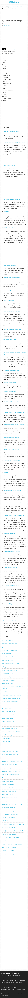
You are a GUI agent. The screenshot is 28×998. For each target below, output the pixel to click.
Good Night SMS (4, 980)
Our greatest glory (8, 290)
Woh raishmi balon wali (7, 660)
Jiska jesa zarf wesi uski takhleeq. (10, 764)
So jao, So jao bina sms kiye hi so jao (11, 663)
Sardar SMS (23, 985)
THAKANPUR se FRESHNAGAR (9, 670)
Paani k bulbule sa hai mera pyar (11, 437)
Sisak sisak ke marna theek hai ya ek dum (12, 657)
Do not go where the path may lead (12, 329)
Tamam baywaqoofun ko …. (8, 721)
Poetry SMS (3, 978)
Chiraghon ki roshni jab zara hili (11, 401)
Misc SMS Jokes (18, 6)
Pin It (14, 49)
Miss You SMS (23, 980)
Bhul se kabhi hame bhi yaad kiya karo (11, 811)
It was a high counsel (9, 300)
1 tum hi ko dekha (6, 840)
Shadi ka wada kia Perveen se (9, 744)
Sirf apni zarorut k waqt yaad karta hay (11, 814)
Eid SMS (10, 985)
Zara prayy (6, 211)
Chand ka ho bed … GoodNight (9, 847)
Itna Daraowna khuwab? (7, 718)
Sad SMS (3, 982)
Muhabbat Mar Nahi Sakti (10, 391)
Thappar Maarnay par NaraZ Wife (10, 778)
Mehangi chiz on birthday (8, 854)
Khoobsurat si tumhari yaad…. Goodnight (12, 771)
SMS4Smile (14, 1)
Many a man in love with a (8, 640)
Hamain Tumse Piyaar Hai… (8, 676)
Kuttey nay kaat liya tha (7, 683)
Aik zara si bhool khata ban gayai (11, 449)
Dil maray (6, 472)
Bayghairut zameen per (7, 735)
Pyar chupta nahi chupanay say (11, 585)
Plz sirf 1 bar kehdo (6, 708)
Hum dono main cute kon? (8, 784)
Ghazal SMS (20, 978)
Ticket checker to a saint (9, 165)
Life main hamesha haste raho (9, 691)
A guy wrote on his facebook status (10, 837)
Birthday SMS (19, 982)
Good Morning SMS (14, 980)
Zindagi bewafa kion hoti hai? (9, 791)
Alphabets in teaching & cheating (11, 131)
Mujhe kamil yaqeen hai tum (10, 533)
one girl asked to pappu (7, 794)
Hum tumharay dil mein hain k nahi (12, 199)
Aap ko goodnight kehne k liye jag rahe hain (12, 804)
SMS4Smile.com (7, 994)
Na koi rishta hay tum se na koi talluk (12, 551)
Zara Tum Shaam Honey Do (10, 227)
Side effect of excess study (10, 339)
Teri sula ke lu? (5, 705)
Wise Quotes (4, 987)
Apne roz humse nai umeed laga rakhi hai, (12, 647)
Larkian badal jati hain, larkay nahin (10, 754)
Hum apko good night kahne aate (10, 751)
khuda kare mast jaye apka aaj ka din (11, 698)
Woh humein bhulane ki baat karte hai (13, 503)
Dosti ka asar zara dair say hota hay (12, 490)
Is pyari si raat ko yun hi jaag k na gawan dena (13, 824)
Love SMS (3, 975)
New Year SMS (4, 985)
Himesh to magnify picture (10, 382)
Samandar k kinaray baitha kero (9, 643)
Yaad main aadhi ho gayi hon (9, 748)
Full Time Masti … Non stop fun (9, 650)
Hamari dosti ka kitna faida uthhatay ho (11, 695)
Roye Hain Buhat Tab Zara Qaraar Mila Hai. (14, 412)
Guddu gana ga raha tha (7, 667)
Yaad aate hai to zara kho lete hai (12, 277)
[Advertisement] (8, 13)
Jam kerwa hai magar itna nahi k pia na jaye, (12, 761)
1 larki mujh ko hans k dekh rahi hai (10, 801)
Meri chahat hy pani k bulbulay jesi (12, 460)
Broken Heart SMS (10, 982)
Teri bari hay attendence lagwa (9, 728)
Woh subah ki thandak (7, 821)
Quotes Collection (21, 989)
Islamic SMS (16, 985)
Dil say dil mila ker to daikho (8, 850)
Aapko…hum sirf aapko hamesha (10, 701)
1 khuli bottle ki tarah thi (7, 673)
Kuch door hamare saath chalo (11, 567)
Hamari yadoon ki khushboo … (9, 680)
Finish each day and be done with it (12, 311)
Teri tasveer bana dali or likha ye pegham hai (12, 844)
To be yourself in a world (10, 265)
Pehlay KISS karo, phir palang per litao (11, 768)
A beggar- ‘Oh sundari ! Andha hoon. (10, 834)
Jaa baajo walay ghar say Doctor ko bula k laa (13, 831)
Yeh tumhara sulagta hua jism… (9, 827)
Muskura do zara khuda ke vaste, (11, 370)
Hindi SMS (14, 989)
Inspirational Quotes (5, 989)
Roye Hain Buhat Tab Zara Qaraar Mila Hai (14, 515)
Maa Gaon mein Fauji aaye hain (9, 797)
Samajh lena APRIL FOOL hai (9, 711)
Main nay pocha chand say (8, 807)
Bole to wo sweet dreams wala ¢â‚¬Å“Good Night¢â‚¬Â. (12, 687)
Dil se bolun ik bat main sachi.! (9, 817)
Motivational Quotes (12, 987)
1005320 (4, 725)
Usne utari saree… (6, 741)
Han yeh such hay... (8, 604)
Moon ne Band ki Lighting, (8, 781)
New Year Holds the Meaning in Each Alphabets (15, 142)
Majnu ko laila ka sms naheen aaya (10, 774)
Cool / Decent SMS (12, 978)
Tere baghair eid (6, 738)
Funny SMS (9, 975)
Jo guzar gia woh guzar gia (10, 620)
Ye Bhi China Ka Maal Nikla (8, 715)
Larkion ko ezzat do (6, 653)
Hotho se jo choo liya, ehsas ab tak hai (11, 731)
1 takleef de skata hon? (7, 787)
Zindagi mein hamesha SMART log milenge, (14, 424)
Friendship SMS (16, 975)
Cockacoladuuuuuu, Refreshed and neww (12, 758)
